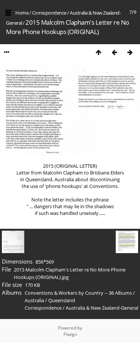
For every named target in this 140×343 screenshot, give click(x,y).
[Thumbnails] (98, 52)
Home (21, 12)
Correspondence (49, 12)
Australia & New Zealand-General (102, 307)
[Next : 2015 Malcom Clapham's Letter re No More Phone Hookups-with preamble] (130, 52)
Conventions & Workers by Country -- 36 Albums (78, 292)
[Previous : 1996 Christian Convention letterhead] (114, 52)
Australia (34, 300)
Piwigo (70, 334)
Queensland (61, 300)
